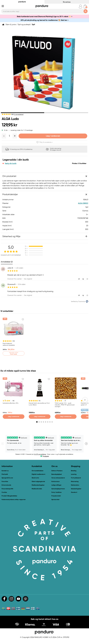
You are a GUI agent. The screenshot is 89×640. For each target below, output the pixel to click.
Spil (33, 24)
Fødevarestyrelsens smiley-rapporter (14, 499)
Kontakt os (5, 470)
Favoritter (5, 481)
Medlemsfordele (37, 489)
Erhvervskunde (6, 485)
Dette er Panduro (57, 470)
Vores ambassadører (58, 478)
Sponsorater (55, 499)
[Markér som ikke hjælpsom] (83, 279)
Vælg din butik (10, 163)
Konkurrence (55, 481)
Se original (28, 279)
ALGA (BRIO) (83, 203)
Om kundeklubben (37, 470)
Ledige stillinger (56, 485)
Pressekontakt (56, 496)
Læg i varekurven (53, 136)
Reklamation (75, 485)
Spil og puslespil (24, 24)
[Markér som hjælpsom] (79, 279)
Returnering (74, 481)
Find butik (5, 474)
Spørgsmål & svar (7, 478)
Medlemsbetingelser (38, 485)
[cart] (85, 6)
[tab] (22, 112)
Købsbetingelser (76, 489)
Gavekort (74, 492)
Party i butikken (56, 492)
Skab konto (35, 478)
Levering (73, 474)
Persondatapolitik (7, 489)
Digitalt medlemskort (38, 474)
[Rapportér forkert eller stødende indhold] (87, 279)
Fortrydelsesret (76, 478)
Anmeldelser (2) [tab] (7, 262)
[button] (4, 136)
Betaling (73, 470)
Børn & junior (11, 24)
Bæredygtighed (56, 474)
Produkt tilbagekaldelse (9, 496)
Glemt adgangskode (38, 481)
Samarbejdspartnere (58, 489)
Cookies (4, 492)
